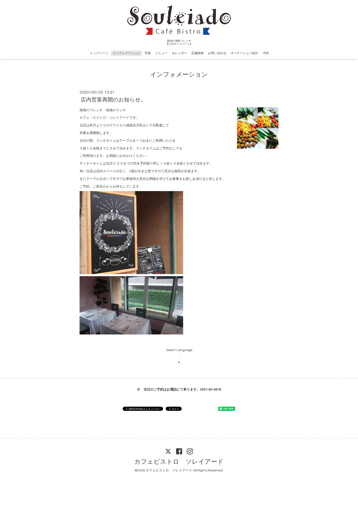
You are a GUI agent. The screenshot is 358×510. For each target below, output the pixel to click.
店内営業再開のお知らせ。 (113, 99)
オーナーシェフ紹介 (245, 53)
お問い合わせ (217, 53)
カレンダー (179, 53)
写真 (148, 53)
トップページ (99, 53)
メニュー (161, 53)
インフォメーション (126, 53)
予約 (266, 53)
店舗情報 (197, 53)
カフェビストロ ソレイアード (179, 462)
